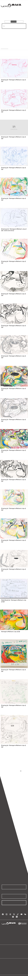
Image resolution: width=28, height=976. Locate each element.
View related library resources (9, 763)
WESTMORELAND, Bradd (7, 83)
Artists (13, 16)
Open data (4, 951)
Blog (16, 951)
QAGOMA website (6, 953)
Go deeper (22, 16)
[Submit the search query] (3, 26)
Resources (20, 21)
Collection (11, 11)
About (16, 953)
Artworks (5, 16)
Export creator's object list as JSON (11, 771)
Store (3, 954)
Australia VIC (4, 48)
